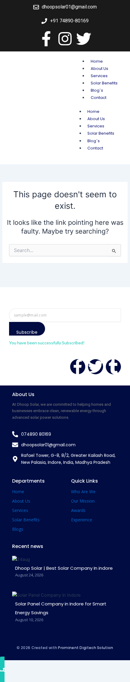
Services (99, 76)
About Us (99, 68)
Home (97, 61)
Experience (81, 520)
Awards (78, 510)
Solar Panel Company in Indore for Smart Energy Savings (60, 608)
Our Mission (83, 501)
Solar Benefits (104, 83)
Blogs (17, 529)
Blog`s (97, 90)
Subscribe (27, 332)
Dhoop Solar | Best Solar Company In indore (64, 568)
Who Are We (83, 491)
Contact (98, 97)
